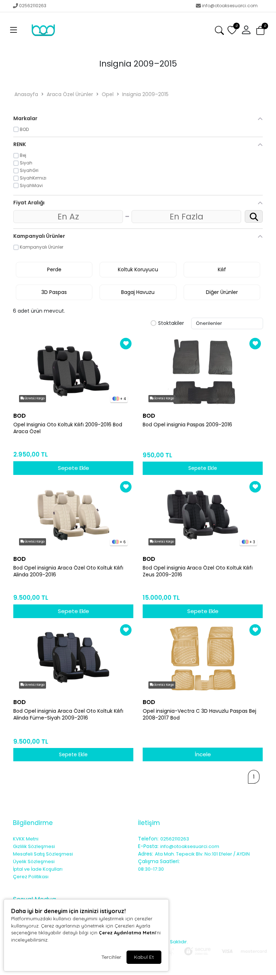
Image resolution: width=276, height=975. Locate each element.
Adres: (145, 853)
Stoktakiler (171, 323)
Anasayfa (26, 94)
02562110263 (32, 6)
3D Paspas (54, 292)
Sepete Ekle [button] (202, 468)
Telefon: (148, 838)
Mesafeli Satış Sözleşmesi (43, 854)
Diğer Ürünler (222, 292)
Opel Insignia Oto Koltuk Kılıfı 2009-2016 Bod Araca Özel (67, 428)
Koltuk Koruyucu (138, 269)
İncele (203, 754)
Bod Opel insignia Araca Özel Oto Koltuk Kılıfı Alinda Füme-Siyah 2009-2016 (68, 714)
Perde (54, 269)
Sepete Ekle (73, 468)
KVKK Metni (25, 838)
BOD (19, 416)
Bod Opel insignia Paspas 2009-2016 (187, 424)
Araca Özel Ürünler (70, 94)
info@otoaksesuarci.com (230, 6)
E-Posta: (148, 846)
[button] (14, 30)
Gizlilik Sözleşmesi (34, 846)
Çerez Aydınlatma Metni (127, 932)
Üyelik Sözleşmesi (34, 861)
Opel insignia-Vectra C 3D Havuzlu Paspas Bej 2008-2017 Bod (199, 714)
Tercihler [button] (111, 957)
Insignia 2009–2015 (145, 94)
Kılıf (222, 269)
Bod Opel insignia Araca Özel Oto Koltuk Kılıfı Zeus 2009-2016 (198, 571)
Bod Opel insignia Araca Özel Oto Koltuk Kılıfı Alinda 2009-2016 (68, 571)
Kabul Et (144, 957)
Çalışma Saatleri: (159, 861)
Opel (108, 94)
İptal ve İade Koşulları (38, 869)
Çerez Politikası (31, 876)
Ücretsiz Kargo (34, 398)
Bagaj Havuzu (138, 292)
